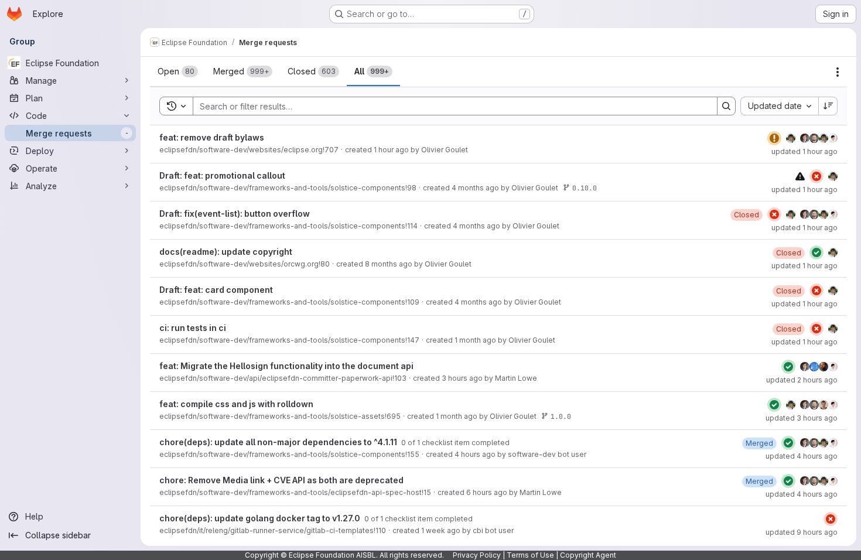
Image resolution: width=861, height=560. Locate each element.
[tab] (178, 71)
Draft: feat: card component (216, 290)
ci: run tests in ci (192, 328)
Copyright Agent (588, 555)
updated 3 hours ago (802, 418)
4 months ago (475, 187)
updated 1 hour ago (804, 151)
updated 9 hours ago (802, 532)
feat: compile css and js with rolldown (236, 404)
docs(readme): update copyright (225, 252)
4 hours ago (475, 454)
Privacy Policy (477, 555)
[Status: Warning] (774, 138)
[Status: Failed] (816, 176)
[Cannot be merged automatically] (800, 176)
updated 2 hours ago (802, 379)
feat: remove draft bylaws (211, 137)
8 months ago (388, 263)
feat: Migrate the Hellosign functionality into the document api (286, 366)
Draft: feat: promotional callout (222, 175)
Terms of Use (530, 555)
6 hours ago (486, 492)
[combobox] (779, 106)
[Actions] (837, 72)
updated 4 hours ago (802, 456)
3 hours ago (462, 378)
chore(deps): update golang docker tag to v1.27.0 (260, 518)
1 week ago (440, 530)
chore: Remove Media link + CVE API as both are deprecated (281, 480)
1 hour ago (391, 149)
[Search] (726, 106)
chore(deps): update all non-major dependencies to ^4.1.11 (279, 442)
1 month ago (475, 340)
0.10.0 (584, 187)
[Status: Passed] (816, 252)
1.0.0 (561, 416)
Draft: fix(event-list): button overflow (234, 213)
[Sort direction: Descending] (828, 106)
